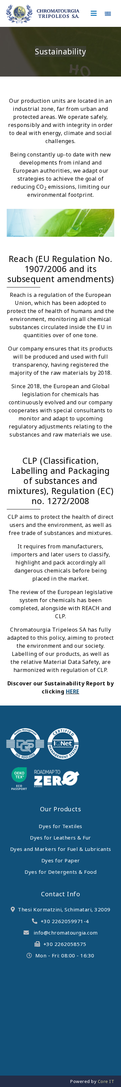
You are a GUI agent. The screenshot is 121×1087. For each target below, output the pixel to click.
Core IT (106, 1081)
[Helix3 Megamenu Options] (94, 13)
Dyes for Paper (60, 860)
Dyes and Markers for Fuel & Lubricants (60, 849)
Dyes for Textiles (60, 826)
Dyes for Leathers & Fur (60, 837)
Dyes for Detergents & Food (60, 871)
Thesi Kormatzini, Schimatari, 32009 (64, 909)
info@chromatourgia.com (66, 932)
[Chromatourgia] (42, 14)
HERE (72, 691)
